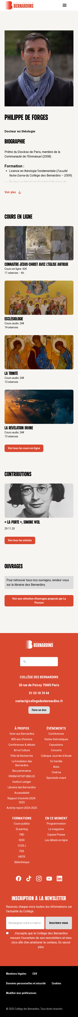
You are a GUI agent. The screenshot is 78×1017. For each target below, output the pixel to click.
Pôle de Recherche (22, 755)
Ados (56, 766)
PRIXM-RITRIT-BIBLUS (22, 776)
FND (22, 834)
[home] (22, 5)
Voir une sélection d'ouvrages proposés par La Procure (39, 600)
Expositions (56, 744)
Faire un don (39, 710)
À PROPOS (22, 728)
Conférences (56, 733)
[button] (66, 5)
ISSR (22, 840)
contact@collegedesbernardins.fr (39, 701)
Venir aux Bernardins (21, 733)
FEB (22, 851)
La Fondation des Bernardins (22, 763)
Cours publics (22, 823)
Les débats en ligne (56, 840)
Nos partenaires (21, 770)
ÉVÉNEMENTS (56, 728)
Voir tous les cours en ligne (24, 448)
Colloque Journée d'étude (56, 755)
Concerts (56, 750)
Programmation (56, 823)
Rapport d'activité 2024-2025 (22, 800)
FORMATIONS (21, 818)
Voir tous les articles (20, 540)
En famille (56, 761)
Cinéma (56, 772)
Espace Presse (56, 834)
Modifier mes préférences (21, 993)
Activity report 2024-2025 (22, 807)
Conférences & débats (22, 744)
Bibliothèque (21, 862)
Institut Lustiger (21, 781)
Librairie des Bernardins (22, 787)
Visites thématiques (56, 739)
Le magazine (56, 829)
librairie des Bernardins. (30, 584)
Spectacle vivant (56, 777)
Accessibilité (21, 792)
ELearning (22, 829)
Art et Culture (22, 750)
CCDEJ (22, 845)
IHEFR (21, 856)
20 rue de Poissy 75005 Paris (39, 685)
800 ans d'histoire (21, 739)
